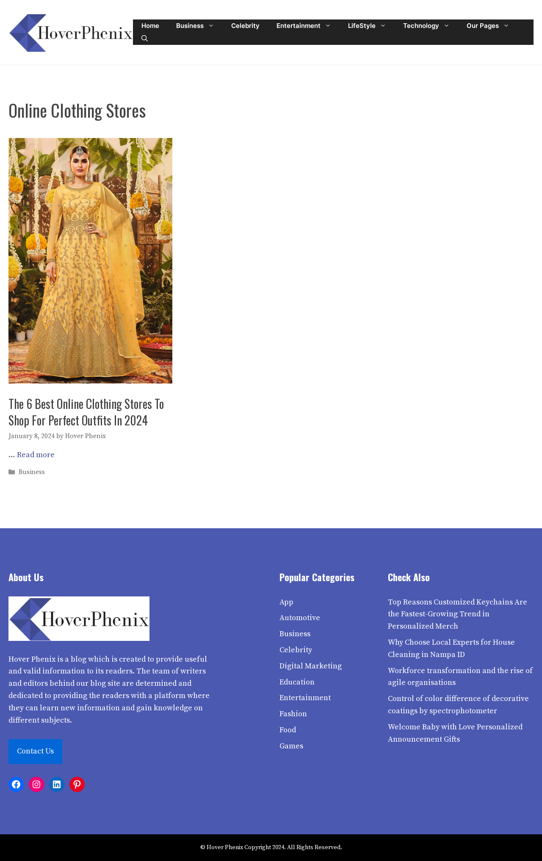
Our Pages (483, 26)
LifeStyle (362, 26)
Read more (36, 455)
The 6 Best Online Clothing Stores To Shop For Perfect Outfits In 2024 (86, 412)
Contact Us (35, 751)
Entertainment (299, 26)
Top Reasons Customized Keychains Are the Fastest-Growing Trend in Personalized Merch (457, 614)
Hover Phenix (31, 659)
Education (297, 682)
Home (150, 26)
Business (190, 26)
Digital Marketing (310, 666)
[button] (144, 38)
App (286, 602)
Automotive (299, 618)
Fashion (293, 714)
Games (291, 746)
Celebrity (245, 26)
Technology (421, 26)
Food (287, 730)
